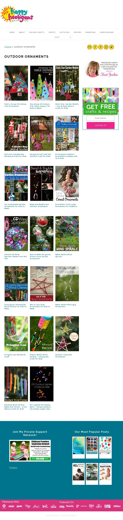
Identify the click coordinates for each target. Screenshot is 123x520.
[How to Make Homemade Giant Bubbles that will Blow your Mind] (92, 473)
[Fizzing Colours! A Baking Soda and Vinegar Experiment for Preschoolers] (105, 446)
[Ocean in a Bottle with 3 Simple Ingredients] (78, 446)
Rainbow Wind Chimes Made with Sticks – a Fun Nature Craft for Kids (15, 407)
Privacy (13, 467)
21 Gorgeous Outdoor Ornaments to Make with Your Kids (66, 156)
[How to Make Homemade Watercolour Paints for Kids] (92, 446)
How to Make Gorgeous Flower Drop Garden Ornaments (40, 257)
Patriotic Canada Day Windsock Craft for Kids (15, 155)
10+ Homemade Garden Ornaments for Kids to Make (14, 206)
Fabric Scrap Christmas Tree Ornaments (15, 105)
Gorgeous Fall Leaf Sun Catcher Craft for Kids (40, 155)
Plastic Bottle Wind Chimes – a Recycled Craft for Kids (39, 357)
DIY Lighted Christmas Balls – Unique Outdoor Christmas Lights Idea (40, 407)
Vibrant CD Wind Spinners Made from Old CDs (15, 257)
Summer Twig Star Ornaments (63, 356)
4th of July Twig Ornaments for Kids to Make (40, 307)
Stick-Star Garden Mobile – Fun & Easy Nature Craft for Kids (67, 106)
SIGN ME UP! (100, 125)
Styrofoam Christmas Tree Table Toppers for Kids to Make (40, 106)
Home (7, 46)
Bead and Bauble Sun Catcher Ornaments (39, 205)
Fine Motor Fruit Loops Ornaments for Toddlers (66, 205)
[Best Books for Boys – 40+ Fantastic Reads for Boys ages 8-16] (78, 473)
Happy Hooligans (18, 14)
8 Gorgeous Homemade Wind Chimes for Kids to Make (15, 307)
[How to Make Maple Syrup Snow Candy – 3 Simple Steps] (105, 473)
